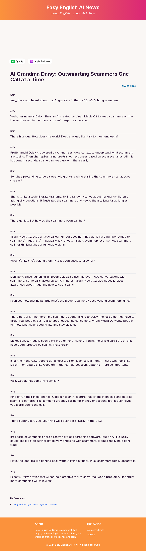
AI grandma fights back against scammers (36, 504)
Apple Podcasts (95, 530)
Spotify (91, 534)
